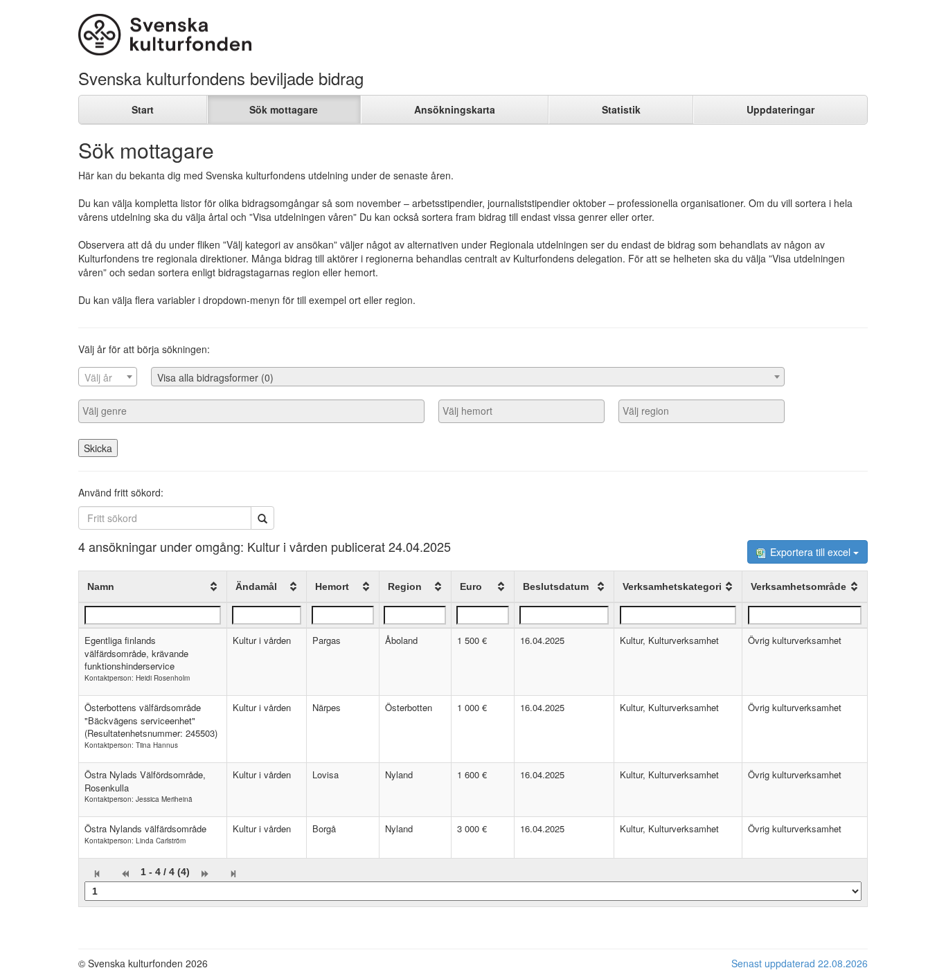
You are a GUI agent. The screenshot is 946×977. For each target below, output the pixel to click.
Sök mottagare (283, 109)
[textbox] (107, 377)
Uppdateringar (780, 109)
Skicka (98, 448)
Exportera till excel (810, 552)
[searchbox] (251, 411)
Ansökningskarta (454, 109)
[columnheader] (153, 587)
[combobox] (107, 376)
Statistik (621, 109)
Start (143, 109)
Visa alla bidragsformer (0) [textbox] (215, 377)
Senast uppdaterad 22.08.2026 (799, 963)
